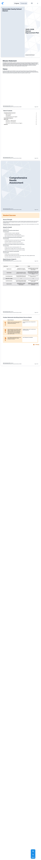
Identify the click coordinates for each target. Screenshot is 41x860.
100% (33, 857)
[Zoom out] (33, 854)
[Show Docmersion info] (2, 3)
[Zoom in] (33, 851)
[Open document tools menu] (32, 3)
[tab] (17, 3)
